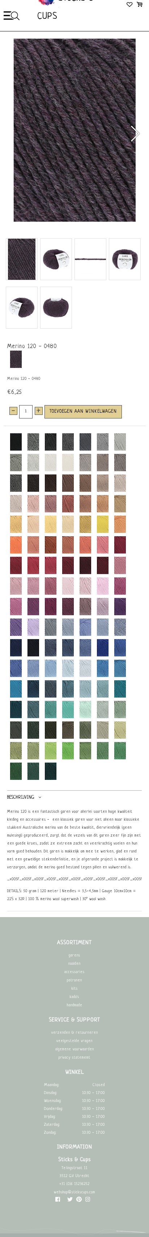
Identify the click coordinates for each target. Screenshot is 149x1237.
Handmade (74, 1005)
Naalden (74, 964)
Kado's (74, 997)
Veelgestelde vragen (74, 1041)
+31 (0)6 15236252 (74, 1184)
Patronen (74, 980)
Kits (75, 989)
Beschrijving (20, 797)
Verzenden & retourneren (74, 1033)
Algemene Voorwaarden (74, 1049)
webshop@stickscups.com (74, 1192)
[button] (135, 134)
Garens (74, 956)
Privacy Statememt (74, 1058)
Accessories (74, 972)
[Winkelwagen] (139, 5)
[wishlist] (130, 5)
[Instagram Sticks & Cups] (87, 1201)
